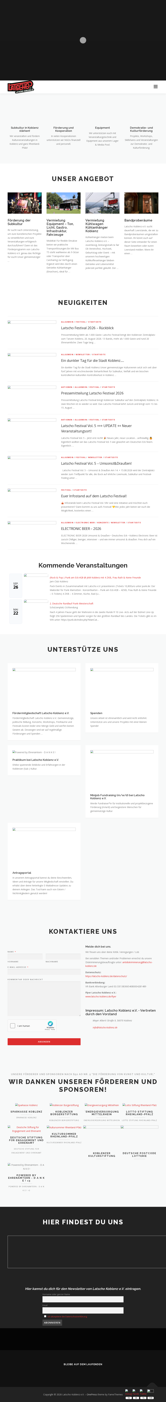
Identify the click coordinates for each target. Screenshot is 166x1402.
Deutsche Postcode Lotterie (139, 1154)
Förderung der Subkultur (19, 222)
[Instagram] (87, 1371)
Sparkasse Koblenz (26, 1111)
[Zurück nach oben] (152, 1387)
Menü (155, 86)
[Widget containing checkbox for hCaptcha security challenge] (32, 1026)
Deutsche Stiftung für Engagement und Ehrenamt (26, 1140)
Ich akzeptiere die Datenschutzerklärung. (67, 1316)
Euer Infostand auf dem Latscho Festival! (93, 495)
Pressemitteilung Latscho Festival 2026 (92, 393)
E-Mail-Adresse (18, 967)
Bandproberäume (138, 220)
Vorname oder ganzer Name (56, 1294)
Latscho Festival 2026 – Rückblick (87, 327)
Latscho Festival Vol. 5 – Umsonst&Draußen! (96, 463)
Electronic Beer (85, 522)
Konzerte (103, 522)
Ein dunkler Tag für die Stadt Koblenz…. (92, 360)
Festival (81, 322)
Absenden (44, 1041)
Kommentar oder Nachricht (25, 979)
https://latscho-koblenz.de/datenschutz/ (106, 976)
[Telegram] (96, 1371)
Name (12, 952)
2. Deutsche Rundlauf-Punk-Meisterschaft (71, 603)
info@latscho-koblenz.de (105, 1027)
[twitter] (69, 1371)
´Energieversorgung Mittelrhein (102, 1113)
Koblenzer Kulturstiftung (101, 1154)
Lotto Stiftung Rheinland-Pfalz (139, 1113)
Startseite (94, 322)
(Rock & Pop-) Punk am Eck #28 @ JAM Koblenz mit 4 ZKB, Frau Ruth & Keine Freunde (95, 577)
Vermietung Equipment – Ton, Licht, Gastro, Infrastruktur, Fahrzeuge (60, 227)
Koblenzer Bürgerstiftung (64, 1113)
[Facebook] (78, 1371)
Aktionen (66, 387)
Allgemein (67, 322)
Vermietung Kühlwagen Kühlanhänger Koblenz (96, 225)
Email (44, 1305)
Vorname (13, 962)
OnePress (92, 1394)
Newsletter (83, 354)
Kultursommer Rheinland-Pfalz (64, 1135)
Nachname (52, 962)
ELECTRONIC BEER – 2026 (81, 528)
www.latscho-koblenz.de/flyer (100, 996)
